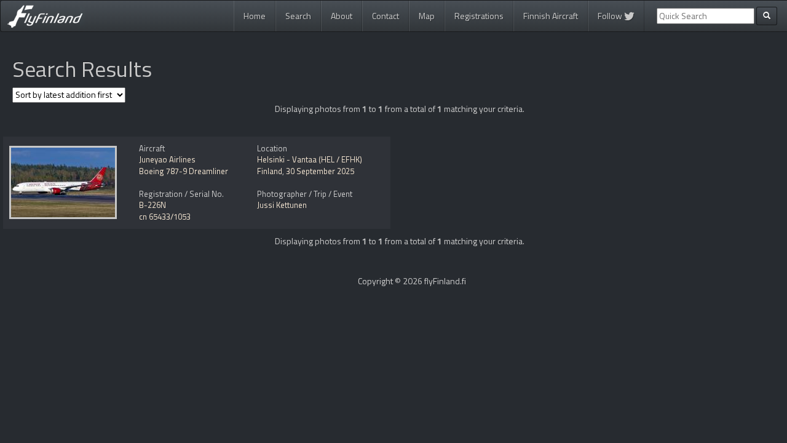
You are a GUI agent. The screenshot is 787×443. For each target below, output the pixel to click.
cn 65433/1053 (165, 216)
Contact (385, 15)
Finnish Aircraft (550, 15)
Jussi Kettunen (282, 205)
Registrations (479, 15)
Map (427, 15)
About (341, 15)
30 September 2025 (320, 171)
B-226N (152, 205)
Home (254, 15)
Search (298, 15)
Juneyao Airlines (167, 159)
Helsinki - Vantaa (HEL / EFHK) (309, 159)
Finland (269, 171)
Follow (611, 15)
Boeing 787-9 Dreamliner (183, 171)
